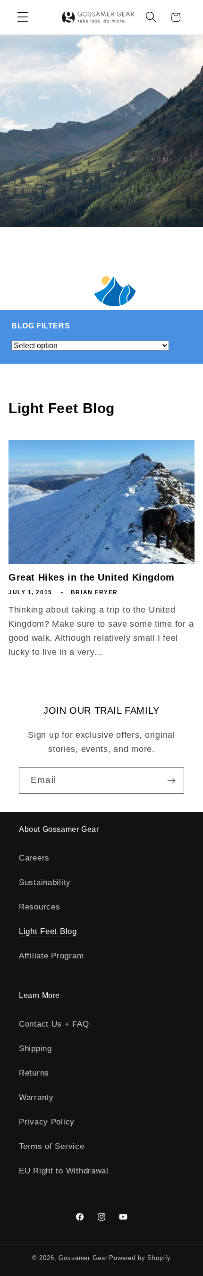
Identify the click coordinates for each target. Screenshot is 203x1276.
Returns (34, 1073)
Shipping (35, 1048)
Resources (39, 906)
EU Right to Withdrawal (64, 1170)
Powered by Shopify (140, 1257)
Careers (34, 857)
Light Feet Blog (48, 931)
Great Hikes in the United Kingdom (91, 577)
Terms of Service (52, 1146)
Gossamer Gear (83, 1257)
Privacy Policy (47, 1121)
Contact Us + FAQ (54, 1024)
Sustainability (45, 882)
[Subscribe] (171, 780)
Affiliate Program (51, 955)
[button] (22, 17)
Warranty (36, 1097)
